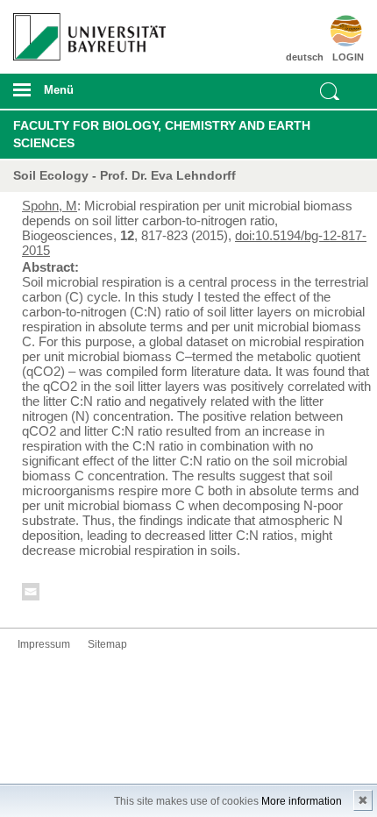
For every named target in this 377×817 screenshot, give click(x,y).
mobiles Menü (83, 95)
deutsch (305, 57)
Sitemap (107, 644)
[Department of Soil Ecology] (336, 30)
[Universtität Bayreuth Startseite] (85, 30)
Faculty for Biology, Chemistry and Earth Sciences (161, 134)
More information (301, 801)
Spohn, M (49, 205)
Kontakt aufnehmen (31, 595)
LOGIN (348, 57)
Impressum (44, 644)
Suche (329, 91)
